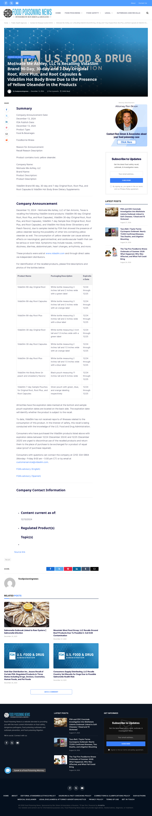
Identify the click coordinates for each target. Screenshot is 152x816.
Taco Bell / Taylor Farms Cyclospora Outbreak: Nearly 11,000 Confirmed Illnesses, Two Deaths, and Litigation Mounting (133, 234)
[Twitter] (6, 115)
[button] (8, 772)
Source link (19, 552)
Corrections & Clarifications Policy (112, 796)
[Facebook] (6, 109)
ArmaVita (101, 805)
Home (58, 13)
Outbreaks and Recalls (128, 13)
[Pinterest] (6, 127)
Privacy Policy (125, 189)
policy (133, 750)
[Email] (6, 133)
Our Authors (139, 796)
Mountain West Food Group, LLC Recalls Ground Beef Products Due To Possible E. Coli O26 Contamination (75, 633)
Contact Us (143, 3)
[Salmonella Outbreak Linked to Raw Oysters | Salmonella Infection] (26, 614)
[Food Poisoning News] (28, 12)
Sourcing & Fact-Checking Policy (75, 796)
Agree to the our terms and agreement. (127, 750)
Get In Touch (128, 799)
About (133, 3)
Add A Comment (51, 692)
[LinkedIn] (6, 121)
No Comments (54, 91)
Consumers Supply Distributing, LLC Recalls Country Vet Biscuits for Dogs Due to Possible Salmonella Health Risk (74, 674)
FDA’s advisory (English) (28, 469)
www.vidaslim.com (55, 253)
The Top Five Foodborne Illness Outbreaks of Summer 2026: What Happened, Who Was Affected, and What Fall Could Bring (133, 254)
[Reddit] (6, 139)
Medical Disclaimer (27, 799)
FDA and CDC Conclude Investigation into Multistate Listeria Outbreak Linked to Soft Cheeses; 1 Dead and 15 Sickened (132, 214)
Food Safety (92, 13)
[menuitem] (57, 515)
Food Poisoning (72, 13)
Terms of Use (112, 799)
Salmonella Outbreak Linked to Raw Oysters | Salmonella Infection (25, 631)
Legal (108, 13)
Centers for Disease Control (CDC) (21, 57)
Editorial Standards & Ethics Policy (38, 796)
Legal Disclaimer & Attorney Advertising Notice (62, 799)
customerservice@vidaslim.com (32, 462)
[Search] (147, 13)
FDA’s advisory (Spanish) (28, 476)
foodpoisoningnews (21, 91)
